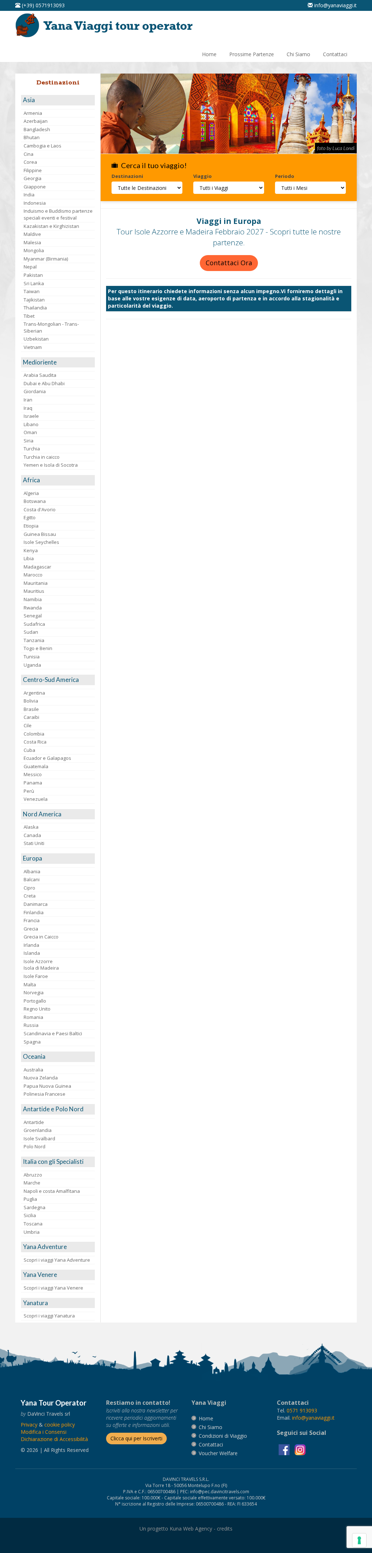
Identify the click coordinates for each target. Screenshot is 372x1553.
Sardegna (34, 1207)
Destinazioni (127, 176)
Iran (28, 399)
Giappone (35, 186)
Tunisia (32, 656)
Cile (28, 725)
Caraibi (31, 717)
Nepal (30, 266)
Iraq (28, 408)
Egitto (30, 517)
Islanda (32, 953)
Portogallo (35, 1001)
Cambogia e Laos (42, 145)
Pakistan (33, 275)
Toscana (33, 1223)
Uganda (32, 665)
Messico (33, 774)
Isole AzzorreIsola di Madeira (41, 964)
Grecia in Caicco (41, 936)
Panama (33, 782)
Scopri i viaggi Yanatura (49, 1315)
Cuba (29, 750)
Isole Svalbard (39, 1138)
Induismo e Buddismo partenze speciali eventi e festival (58, 214)
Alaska (31, 827)
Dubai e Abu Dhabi (44, 383)
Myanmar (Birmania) (46, 258)
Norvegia (34, 992)
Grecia (31, 928)
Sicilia (30, 1215)
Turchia (32, 448)
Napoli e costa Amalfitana (52, 1191)
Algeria (31, 493)
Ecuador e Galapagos (47, 758)
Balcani (32, 879)
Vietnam (33, 347)
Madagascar (37, 566)
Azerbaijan (36, 121)
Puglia (30, 1199)
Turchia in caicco (42, 457)
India (29, 194)
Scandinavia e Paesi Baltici (53, 1033)
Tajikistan (34, 299)
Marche (32, 1182)
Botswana (35, 501)
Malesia (32, 242)
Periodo (284, 176)
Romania (33, 1017)
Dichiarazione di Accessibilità (54, 1439)
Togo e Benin (38, 648)
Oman (30, 432)
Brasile (31, 709)
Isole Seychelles (41, 542)
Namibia (33, 599)
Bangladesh (37, 129)
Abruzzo (33, 1174)
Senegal (33, 615)
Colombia (34, 733)
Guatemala (36, 766)
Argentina (34, 693)
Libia (29, 558)
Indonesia (35, 203)
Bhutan (32, 137)
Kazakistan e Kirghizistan (51, 226)
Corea (30, 162)
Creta (30, 895)
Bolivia (31, 701)
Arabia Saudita (40, 375)
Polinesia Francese (44, 1094)
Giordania (35, 391)
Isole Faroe (36, 976)
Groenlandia (38, 1130)
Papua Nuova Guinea (47, 1086)
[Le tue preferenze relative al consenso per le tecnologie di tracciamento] (359, 1540)
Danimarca (36, 904)
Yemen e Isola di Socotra (51, 465)
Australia (33, 1069)
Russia (31, 1025)
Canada (32, 835)
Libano (31, 424)
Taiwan (32, 291)
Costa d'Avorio (40, 509)
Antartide (34, 1122)
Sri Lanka (34, 283)
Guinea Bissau (40, 534)
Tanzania (34, 640)
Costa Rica (35, 741)
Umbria (32, 1232)
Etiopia (31, 525)
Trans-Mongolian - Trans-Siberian (51, 327)
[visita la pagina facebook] (285, 1448)
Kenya (31, 550)
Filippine (33, 170)
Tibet (29, 316)
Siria (28, 440)
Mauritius (34, 591)
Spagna (32, 1041)
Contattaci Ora (229, 262)
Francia (32, 920)
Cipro (29, 887)
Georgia (32, 178)
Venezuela (36, 799)
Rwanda (33, 607)
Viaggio (202, 176)
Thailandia (35, 307)
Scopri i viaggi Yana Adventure (57, 1260)
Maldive (32, 234)
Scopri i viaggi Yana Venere (53, 1288)
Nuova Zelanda (41, 1077)
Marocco (33, 574)
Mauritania (36, 583)
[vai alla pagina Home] (106, 24)
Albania (32, 871)
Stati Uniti (34, 843)
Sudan (31, 632)
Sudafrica (34, 624)
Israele (31, 416)
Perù (29, 791)
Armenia (33, 113)
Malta (30, 984)
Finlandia (34, 912)
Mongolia (34, 250)
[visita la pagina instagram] (300, 1448)
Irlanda (31, 945)
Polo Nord (34, 1146)
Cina (28, 154)
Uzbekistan (36, 339)
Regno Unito (37, 1009)
